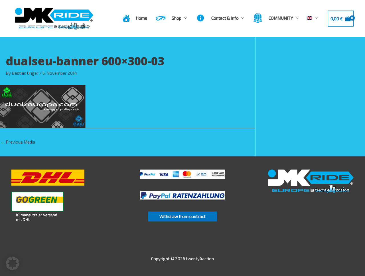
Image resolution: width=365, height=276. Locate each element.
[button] (12, 263)
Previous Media (18, 141)
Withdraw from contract (182, 216)
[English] (312, 18)
